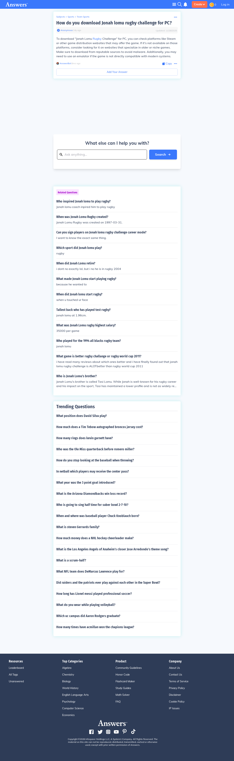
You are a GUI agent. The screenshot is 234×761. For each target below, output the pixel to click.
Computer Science (73, 708)
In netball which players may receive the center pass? (92, 471)
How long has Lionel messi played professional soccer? (94, 594)
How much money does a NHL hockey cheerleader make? (95, 538)
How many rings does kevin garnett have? (84, 438)
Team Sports (83, 16)
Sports (71, 16)
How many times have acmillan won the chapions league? (95, 627)
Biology (66, 681)
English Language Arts (75, 694)
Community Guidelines (129, 668)
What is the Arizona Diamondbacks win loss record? (91, 494)
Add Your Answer (117, 72)
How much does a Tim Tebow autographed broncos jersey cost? (99, 427)
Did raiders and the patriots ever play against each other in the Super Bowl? (108, 583)
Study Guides (123, 688)
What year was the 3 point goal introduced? (85, 483)
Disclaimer (175, 694)
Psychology (68, 701)
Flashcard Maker (125, 681)
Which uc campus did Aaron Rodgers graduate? (88, 616)
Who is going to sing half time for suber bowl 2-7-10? (92, 505)
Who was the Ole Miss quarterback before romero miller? (95, 449)
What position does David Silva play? (81, 416)
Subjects (60, 16)
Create (198, 4)
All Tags (13, 674)
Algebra (66, 668)
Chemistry (68, 674)
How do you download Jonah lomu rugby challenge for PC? (114, 23)
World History (70, 688)
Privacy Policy (177, 688)
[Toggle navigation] (174, 4)
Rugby (97, 38)
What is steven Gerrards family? (77, 527)
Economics (68, 715)
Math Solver (123, 694)
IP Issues (174, 708)
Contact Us (175, 674)
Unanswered (16, 681)
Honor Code (123, 674)
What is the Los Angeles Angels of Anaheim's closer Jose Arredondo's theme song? (112, 549)
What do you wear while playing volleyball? (85, 605)
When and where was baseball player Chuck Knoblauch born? (97, 516)
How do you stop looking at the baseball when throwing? (95, 460)
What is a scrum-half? (71, 560)
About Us (174, 668)
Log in (225, 4)
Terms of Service (178, 681)
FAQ (118, 701)
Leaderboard (16, 668)
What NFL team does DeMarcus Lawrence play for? (90, 571)
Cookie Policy (176, 701)
